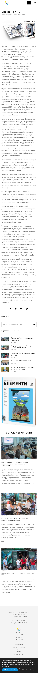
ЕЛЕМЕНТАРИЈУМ (19, 647)
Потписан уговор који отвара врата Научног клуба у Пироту (22, 368)
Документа (19, 632)
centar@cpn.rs (22, 623)
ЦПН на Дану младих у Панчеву (21, 361)
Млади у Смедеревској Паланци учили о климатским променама (23, 346)
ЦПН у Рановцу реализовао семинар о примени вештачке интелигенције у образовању (23, 338)
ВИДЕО (19, 649)
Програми (19, 639)
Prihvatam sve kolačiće (10, 670)
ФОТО (19, 652)
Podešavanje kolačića (26, 670)
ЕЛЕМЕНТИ (19, 645)
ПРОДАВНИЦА (19, 654)
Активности (13, 14)
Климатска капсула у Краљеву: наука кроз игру (23, 354)
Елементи (21, 14)
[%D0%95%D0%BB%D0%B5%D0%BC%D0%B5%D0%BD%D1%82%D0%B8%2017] (10, 309)
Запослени (19, 635)
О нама (19, 637)
